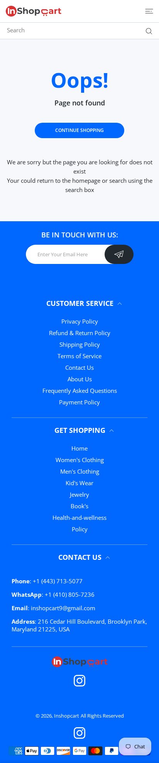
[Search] (147, 31)
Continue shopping (79, 130)
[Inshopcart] (33, 11)
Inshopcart (66, 715)
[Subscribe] (119, 254)
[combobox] (82, 30)
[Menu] (149, 11)
